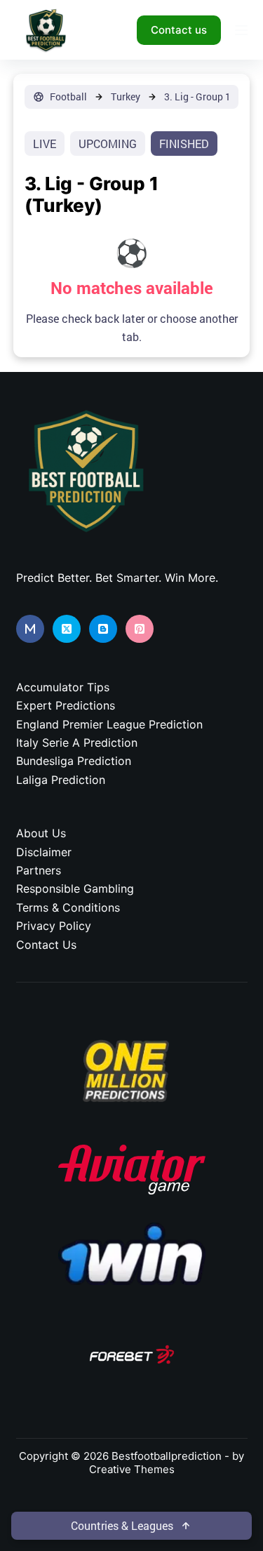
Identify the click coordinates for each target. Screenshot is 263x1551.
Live (44, 143)
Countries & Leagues (122, 1525)
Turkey (125, 96)
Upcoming (108, 143)
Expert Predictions (65, 705)
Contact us (179, 29)
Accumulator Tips (62, 687)
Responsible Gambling (75, 888)
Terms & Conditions (68, 907)
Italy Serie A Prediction (76, 742)
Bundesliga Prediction (73, 761)
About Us (41, 833)
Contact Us (46, 945)
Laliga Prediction (60, 780)
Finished (184, 143)
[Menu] (241, 30)
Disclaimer (44, 852)
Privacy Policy (53, 926)
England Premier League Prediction (109, 724)
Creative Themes (132, 1469)
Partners (38, 870)
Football (68, 96)
